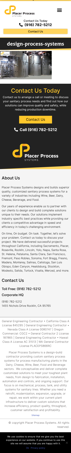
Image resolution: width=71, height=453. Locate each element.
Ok (27, 447)
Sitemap (35, 415)
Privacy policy (38, 447)
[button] (59, 10)
